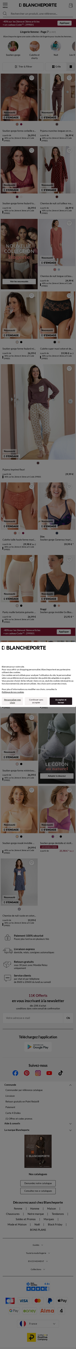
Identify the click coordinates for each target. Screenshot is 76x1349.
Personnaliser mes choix (12, 701)
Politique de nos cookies (13, 692)
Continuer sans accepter (36, 701)
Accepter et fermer (60, 701)
